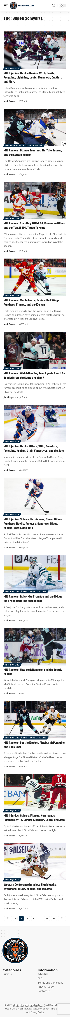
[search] (53, 5)
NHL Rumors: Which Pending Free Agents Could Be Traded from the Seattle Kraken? (34, 376)
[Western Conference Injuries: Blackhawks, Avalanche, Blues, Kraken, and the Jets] (35, 861)
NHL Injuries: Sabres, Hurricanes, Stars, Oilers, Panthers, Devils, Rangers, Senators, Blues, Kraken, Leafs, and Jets (33, 523)
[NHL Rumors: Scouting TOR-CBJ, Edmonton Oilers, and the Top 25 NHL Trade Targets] (35, 200)
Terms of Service (57, 1008)
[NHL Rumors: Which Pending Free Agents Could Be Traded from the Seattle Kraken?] (35, 350)
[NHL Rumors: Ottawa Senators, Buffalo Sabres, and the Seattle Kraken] (35, 127)
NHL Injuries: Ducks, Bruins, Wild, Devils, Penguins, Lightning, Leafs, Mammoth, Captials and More (33, 77)
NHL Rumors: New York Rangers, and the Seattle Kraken (33, 672)
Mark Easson (9, 101)
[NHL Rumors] (22, 5)
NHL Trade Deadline (34, 592)
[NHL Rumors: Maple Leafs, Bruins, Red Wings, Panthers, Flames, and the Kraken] (35, 277)
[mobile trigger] (7, 5)
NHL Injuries (12, 68)
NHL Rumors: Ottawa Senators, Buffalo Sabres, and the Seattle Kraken (33, 153)
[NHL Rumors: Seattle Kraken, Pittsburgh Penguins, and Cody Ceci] (35, 719)
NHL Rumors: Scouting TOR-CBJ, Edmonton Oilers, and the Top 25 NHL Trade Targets (35, 226)
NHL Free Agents (14, 145)
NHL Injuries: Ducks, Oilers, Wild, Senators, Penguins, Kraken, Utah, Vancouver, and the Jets (34, 448)
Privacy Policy (37, 1012)
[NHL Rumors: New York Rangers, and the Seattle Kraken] (35, 646)
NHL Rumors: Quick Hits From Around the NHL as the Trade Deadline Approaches (33, 599)
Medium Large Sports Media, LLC (29, 1005)
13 (47, 918)
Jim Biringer (9, 397)
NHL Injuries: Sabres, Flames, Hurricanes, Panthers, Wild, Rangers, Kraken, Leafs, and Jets (34, 818)
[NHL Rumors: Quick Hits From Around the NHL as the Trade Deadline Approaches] (35, 573)
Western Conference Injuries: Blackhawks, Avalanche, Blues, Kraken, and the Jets (30, 887)
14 (54, 918)
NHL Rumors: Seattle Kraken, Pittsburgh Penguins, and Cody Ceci (35, 745)
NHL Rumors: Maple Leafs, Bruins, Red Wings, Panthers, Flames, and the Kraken (32, 302)
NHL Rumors (35, 145)
